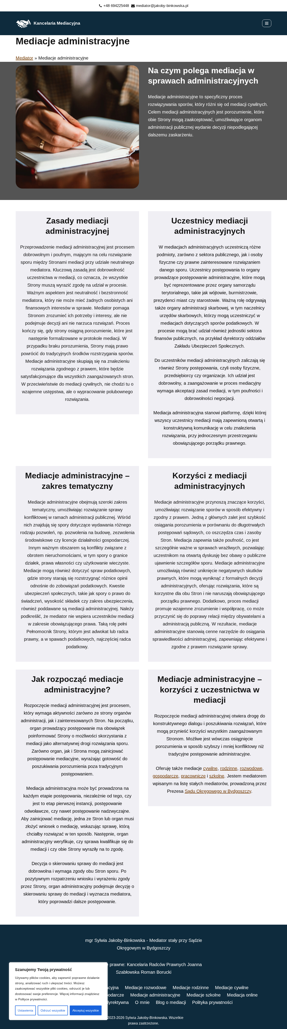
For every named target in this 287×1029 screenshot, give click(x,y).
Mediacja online (242, 994)
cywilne (210, 768)
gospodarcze (165, 775)
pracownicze (193, 775)
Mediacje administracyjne (155, 994)
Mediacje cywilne (231, 987)
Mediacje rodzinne (191, 987)
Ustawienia (25, 1010)
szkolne (216, 775)
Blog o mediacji (171, 1002)
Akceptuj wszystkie (85, 1010)
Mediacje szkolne (204, 994)
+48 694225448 (116, 6)
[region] (58, 991)
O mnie (142, 1002)
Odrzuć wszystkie (53, 1010)
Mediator (24, 58)
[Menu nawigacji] (266, 23)
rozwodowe (251, 768)
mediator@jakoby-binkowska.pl (162, 6)
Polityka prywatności (212, 1002)
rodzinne (228, 768)
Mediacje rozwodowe (145, 987)
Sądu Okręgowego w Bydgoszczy (218, 791)
